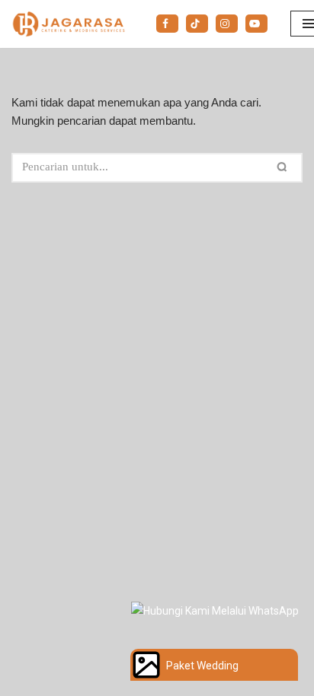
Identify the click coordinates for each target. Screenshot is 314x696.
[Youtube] (256, 23)
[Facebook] (167, 23)
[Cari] (285, 168)
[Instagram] (227, 23)
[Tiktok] (197, 23)
